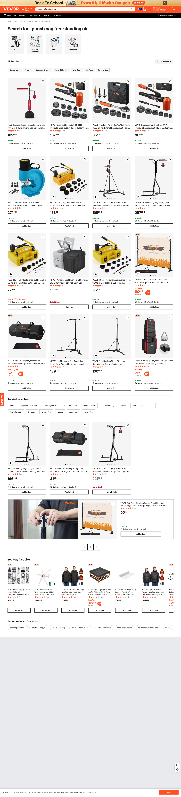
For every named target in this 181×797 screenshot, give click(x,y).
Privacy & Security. (92, 792)
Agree (169, 792)
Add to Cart (26, 148)
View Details (112, 492)
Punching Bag (46, 21)
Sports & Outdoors (20, 21)
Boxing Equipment (34, 21)
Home (9, 21)
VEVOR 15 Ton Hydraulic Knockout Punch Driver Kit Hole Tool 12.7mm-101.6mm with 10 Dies (69, 205)
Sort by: (160, 61)
